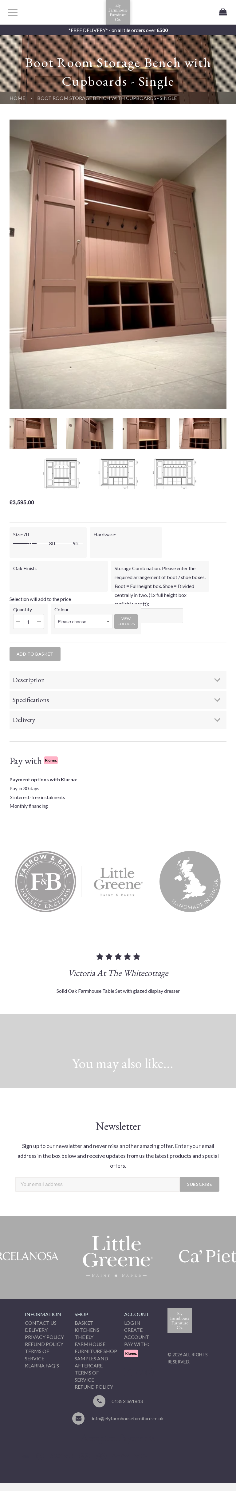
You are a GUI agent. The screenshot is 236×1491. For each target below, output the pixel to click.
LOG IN (132, 1323)
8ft (52, 543)
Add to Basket (35, 654)
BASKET (84, 1323)
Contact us (41, 1323)
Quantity (30, 620)
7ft (29, 543)
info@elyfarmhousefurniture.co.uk (128, 1418)
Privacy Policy (44, 1337)
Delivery (36, 1330)
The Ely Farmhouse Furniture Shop (96, 1344)
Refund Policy (44, 1344)
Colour (61, 609)
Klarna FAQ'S (42, 1365)
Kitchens (87, 1330)
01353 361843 (127, 1401)
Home (17, 98)
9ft (76, 543)
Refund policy (94, 1387)
